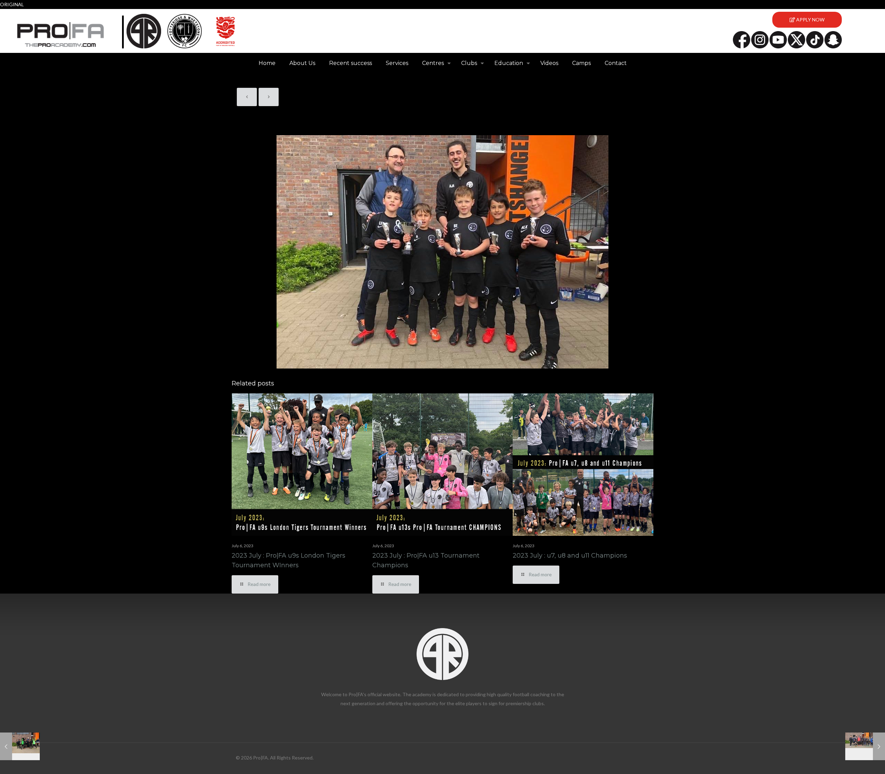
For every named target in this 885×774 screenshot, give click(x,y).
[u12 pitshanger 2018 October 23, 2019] (865, 746)
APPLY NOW (810, 19)
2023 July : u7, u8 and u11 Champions (570, 555)
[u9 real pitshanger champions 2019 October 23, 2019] (20, 746)
